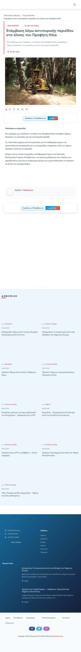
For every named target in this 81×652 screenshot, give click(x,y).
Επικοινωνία (9, 623)
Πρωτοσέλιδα (28, 15)
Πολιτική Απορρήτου (49, 618)
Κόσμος (43, 546)
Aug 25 (26, 581)
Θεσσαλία (43, 539)
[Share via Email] (22, 109)
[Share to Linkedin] (18, 109)
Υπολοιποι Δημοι (51, 324)
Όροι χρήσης (30, 618)
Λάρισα (47, 404)
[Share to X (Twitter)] (14, 109)
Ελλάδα (43, 542)
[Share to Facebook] (9, 109)
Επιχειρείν (43, 552)
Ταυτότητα (66, 618)
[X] (39, 629)
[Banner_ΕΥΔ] (40, 176)
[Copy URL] (26, 109)
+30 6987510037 (12, 534)
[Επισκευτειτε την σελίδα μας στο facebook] (32, 629)
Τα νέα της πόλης (32, 26)
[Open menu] (74, 4)
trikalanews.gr (58, 636)
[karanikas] (40, 236)
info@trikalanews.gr (13, 530)
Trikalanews (27, 190)
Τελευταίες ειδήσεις (12, 15)
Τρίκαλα (43, 535)
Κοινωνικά (8, 324)
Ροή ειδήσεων (18, 618)
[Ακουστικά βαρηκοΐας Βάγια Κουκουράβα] (40, 266)
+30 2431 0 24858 (13, 537)
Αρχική (7, 618)
